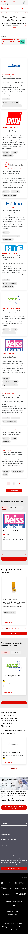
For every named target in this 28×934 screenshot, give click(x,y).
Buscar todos (14, 490)
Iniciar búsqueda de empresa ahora (14, 807)
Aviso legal (5, 927)
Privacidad (14, 929)
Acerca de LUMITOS (13, 914)
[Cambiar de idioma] (23, 8)
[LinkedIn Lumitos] (14, 905)
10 (21, 628)
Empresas (4, 823)
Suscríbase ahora (14, 868)
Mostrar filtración (14, 633)
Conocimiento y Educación (9, 839)
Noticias (3, 818)
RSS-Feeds (4, 845)
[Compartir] (20, 8)
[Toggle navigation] (26, 9)
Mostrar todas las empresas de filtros (14, 559)
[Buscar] (17, 8)
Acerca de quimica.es (14, 918)
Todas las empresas (14, 703)
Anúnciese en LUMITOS (13, 911)
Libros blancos (5, 834)
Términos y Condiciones (17, 927)
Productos (4, 828)
